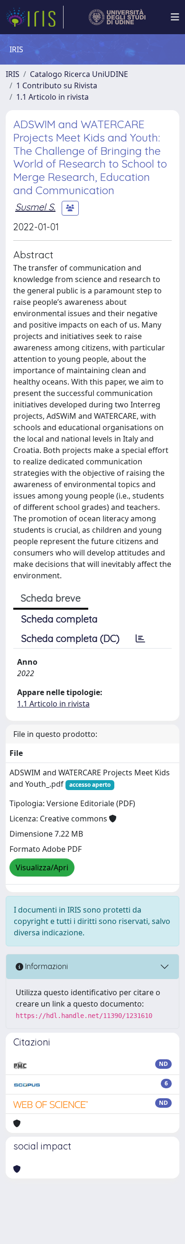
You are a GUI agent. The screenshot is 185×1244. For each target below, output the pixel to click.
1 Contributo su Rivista (56, 85)
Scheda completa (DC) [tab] (70, 638)
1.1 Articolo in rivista (52, 97)
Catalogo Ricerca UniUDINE (79, 74)
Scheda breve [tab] (51, 598)
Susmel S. (35, 207)
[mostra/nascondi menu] (175, 17)
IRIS (12, 74)
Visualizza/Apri (42, 867)
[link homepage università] (117, 17)
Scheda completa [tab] (59, 619)
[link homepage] (35, 17)
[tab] (140, 639)
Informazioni (45, 966)
